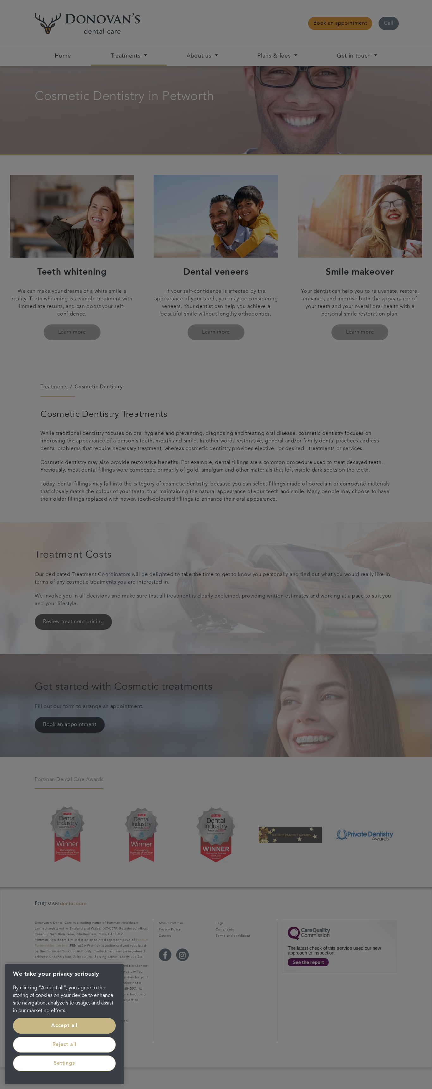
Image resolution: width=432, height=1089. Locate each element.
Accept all (64, 1025)
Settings (64, 1063)
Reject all (64, 1044)
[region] (64, 1024)
